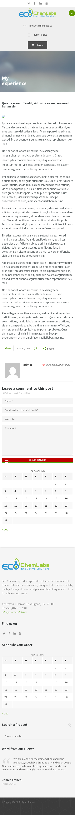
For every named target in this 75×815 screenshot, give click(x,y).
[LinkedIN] (40, 3)
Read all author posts (58, 365)
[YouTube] (46, 3)
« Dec (5, 529)
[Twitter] (28, 3)
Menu (40, 45)
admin (7, 348)
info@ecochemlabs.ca (14, 612)
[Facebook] (34, 3)
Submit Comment (37, 460)
